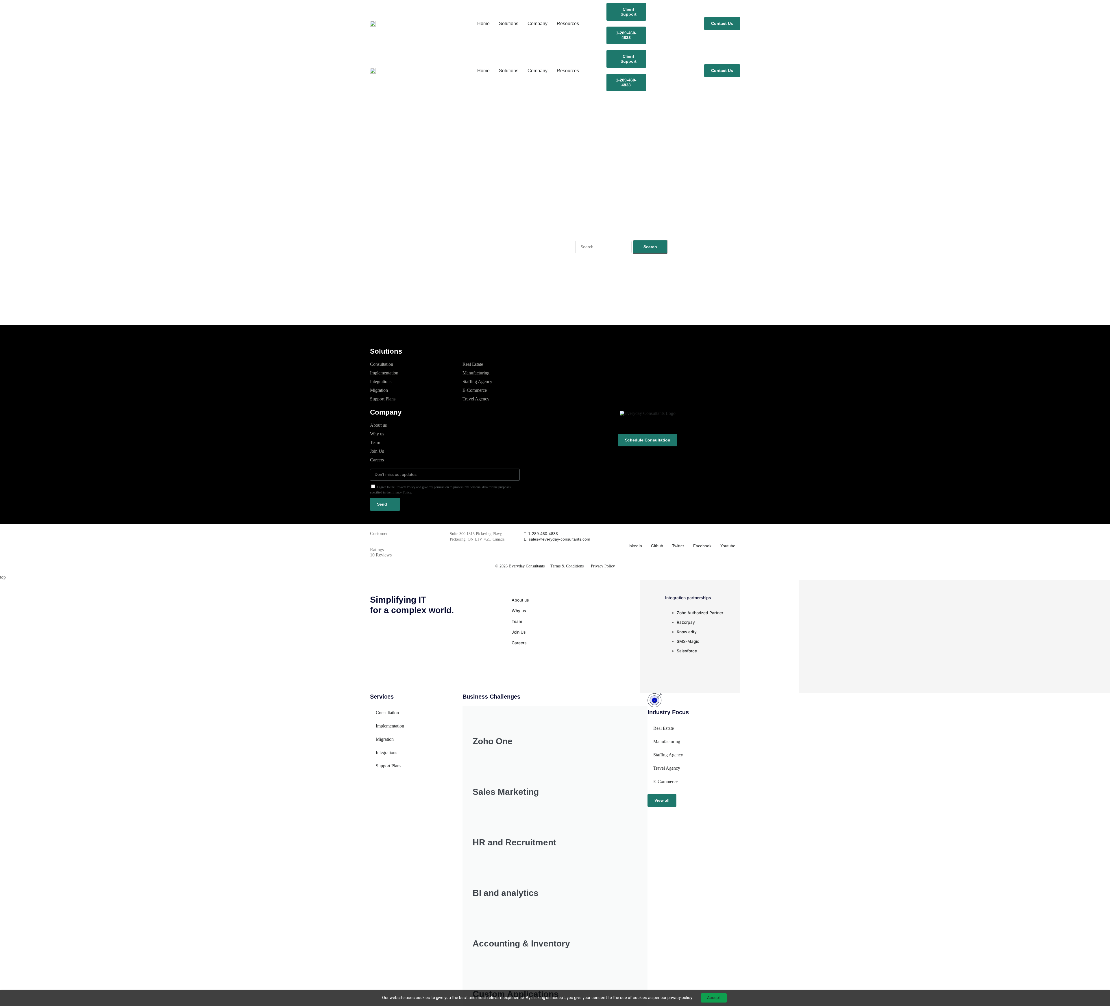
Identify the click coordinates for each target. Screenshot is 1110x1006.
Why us (377, 433)
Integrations (380, 381)
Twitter (678, 545)
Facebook (702, 545)
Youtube (727, 545)
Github (657, 545)
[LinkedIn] (629, 534)
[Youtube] (723, 534)
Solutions (508, 23)
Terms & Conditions (567, 566)
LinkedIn (634, 545)
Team (375, 442)
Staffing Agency (477, 381)
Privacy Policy (603, 566)
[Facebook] (696, 534)
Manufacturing (475, 372)
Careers (377, 459)
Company (537, 23)
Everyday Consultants (527, 566)
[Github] (654, 534)
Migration (379, 390)
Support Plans (382, 398)
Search (650, 246)
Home (483, 23)
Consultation (381, 364)
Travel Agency (475, 398)
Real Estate (472, 364)
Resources (568, 23)
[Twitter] (675, 534)
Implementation (384, 372)
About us (378, 425)
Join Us (377, 451)
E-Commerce (474, 390)
